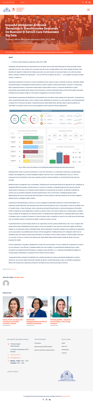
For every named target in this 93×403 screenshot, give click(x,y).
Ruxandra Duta (19, 277)
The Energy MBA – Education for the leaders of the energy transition (60, 321)
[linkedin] (89, 2)
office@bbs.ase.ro (15, 357)
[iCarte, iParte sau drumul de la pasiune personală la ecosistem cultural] (13, 297)
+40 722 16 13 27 (15, 354)
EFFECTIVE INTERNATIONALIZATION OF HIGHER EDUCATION (37, 321)
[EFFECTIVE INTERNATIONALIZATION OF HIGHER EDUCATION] (37, 297)
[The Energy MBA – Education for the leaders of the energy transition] (60, 297)
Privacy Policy (66, 396)
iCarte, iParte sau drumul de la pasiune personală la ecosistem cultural (13, 321)
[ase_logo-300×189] (67, 371)
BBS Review (12, 52)
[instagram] (86, 2)
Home (7, 52)
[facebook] (83, 2)
